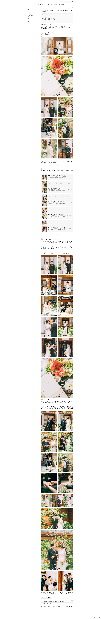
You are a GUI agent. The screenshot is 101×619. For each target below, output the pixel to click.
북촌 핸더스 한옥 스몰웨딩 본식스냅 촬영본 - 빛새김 (49, 19)
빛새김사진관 (30, 1)
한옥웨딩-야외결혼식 (31, 14)
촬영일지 (29, 16)
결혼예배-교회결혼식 (31, 13)
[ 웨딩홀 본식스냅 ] (46, 4)
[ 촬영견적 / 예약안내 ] (40, 4)
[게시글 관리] (46, 597)
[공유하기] (44, 597)
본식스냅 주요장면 (46, 17)
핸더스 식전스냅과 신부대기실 (47, 20)
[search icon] (61, 1)
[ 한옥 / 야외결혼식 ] (61, 4)
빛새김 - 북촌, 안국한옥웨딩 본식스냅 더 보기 (48, 18)
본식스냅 (29, 10)
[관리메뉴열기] (99, 1)
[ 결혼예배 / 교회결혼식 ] (54, 4)
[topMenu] (72, 1)
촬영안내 (29, 9)
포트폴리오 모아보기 (31, 15)
